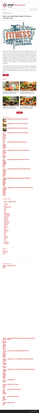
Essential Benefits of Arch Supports (12, 384)
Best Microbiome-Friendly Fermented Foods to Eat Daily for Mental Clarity (18, 168)
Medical (5, 232)
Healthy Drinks (6, 230)
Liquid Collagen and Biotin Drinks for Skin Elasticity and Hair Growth (17, 119)
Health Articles (6, 216)
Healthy (5, 229)
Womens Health (6, 243)
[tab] (5, 202)
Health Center (6, 218)
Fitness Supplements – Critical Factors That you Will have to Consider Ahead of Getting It (21, 369)
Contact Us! (4, 250)
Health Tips (13, 20)
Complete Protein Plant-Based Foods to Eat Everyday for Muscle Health (18, 150)
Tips (4, 240)
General (5, 210)
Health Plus (5, 226)
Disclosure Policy (5, 252)
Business (5, 205)
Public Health (6, 237)
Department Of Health (7, 207)
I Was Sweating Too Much (11, 379)
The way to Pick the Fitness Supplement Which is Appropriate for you (18, 350)
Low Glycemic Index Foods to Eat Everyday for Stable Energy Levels (17, 123)
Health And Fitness (7, 213)
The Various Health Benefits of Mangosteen (14, 389)
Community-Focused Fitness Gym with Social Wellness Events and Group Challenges (20, 187)
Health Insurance (6, 221)
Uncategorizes (6, 241)
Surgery (5, 238)
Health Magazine (6, 222)
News (5, 234)
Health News (6, 224)
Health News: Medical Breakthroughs (13, 396)
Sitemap (4, 253)
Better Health (6, 203)
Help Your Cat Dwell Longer (11, 265)
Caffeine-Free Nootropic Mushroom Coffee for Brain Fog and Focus (17, 128)
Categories (5, 201)
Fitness (5, 208)
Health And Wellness (7, 215)
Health (5, 211)
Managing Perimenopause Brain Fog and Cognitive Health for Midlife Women (19, 178)
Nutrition (5, 235)
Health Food (6, 219)
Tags (14, 201)
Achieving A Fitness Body (11, 402)
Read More (6, 75)
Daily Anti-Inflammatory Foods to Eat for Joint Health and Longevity (17, 132)
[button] (1, 1)
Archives (10, 201)
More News (19, 112)
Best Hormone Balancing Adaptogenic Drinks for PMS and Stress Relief (18, 159)
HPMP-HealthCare (35, 411)
